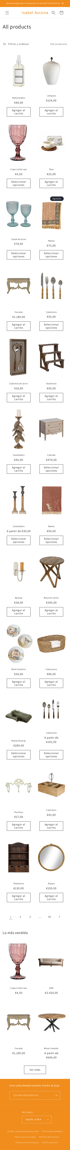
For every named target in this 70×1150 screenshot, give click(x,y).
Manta (51, 240)
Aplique (18, 597)
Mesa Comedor (51, 1048)
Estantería (51, 383)
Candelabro (19, 455)
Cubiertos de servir (18, 383)
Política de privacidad (25, 1137)
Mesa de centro (51, 597)
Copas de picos (18, 239)
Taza (51, 169)
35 (49, 916)
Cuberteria (51, 312)
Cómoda (51, 455)
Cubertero (51, 810)
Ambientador (18, 97)
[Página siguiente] (59, 917)
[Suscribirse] (56, 1095)
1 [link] (10, 917)
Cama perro (51, 669)
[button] (7, 13)
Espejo (51, 883)
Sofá (51, 988)
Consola (19, 312)
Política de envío (50, 1142)
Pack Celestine (18, 669)
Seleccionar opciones (18, 183)
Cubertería (51, 732)
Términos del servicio (49, 1137)
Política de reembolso (52, 1131)
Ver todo (35, 1069)
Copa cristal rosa (18, 169)
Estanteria (19, 883)
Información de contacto (27, 1142)
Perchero (18, 812)
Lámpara (51, 95)
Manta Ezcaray (18, 740)
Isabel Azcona (21, 1131)
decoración (33, 1131)
